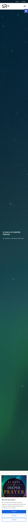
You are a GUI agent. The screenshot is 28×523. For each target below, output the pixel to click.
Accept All (14, 511)
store (17, 1)
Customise (14, 515)
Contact (23, 1)
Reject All (14, 519)
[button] (26, 11)
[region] (14, 510)
